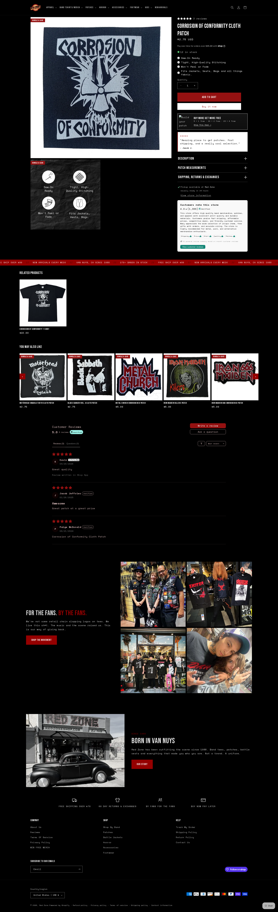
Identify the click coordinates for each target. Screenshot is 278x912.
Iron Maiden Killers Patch (175, 403)
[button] (51, 7)
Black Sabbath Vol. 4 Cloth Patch (82, 403)
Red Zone (43, 905)
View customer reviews (192, 247)
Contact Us (183, 842)
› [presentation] (255, 376)
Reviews (35, 832)
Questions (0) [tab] (72, 443)
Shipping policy (139, 905)
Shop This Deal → (202, 125)
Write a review (208, 425)
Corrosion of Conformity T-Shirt (34, 329)
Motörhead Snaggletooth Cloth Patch (37, 403)
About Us (36, 827)
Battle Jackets (113, 837)
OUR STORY (142, 764)
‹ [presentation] (22, 376)
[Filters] (201, 443)
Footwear (108, 852)
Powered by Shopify (59, 905)
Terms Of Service (41, 837)
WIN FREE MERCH (40, 847)
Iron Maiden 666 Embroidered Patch (227, 403)
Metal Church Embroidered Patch (131, 403)
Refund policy (80, 905)
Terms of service (119, 905)
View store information (196, 195)
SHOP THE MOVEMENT (41, 640)
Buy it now (209, 106)
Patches (108, 832)
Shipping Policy (186, 832)
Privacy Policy (40, 842)
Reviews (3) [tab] (58, 443)
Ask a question (208, 432)
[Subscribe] (79, 869)
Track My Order (185, 827)
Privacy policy (98, 905)
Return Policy (185, 837)
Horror (107, 842)
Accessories (111, 847)
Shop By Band (111, 827)
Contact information (161, 905)
